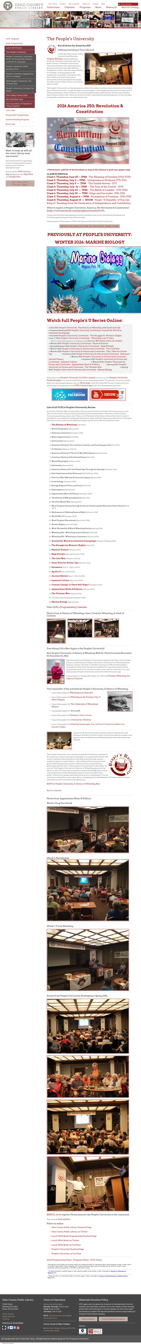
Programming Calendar (73, 607)
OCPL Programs (12, 38)
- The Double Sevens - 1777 (82, 183)
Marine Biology (59, 602)
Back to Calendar (54, 790)
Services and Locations (8, 1343)
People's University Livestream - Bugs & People (92, 346)
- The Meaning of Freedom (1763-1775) (109, 176)
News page (85, 383)
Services (63, 4)
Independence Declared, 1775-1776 (86, 180)
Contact (95, 4)
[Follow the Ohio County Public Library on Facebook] (7, 1328)
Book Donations (88, 1319)
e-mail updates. (63, 1219)
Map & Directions (8, 1316)
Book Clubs (10, 124)
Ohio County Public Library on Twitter (70, 1232)
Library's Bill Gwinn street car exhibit (104, 341)
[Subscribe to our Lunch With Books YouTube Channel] (108, 402)
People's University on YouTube (66, 1254)
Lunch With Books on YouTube (66, 1245)
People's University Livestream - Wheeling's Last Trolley (87, 338)
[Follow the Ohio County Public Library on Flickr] (11, 1328)
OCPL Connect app (83, 385)
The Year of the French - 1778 (85, 186)
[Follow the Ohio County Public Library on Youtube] (18, 1328)
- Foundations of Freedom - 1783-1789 (89, 196)
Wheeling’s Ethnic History (80, 715)
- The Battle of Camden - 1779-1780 (87, 190)
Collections (53, 7)
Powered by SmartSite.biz (79, 1339)
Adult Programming (14, 43)
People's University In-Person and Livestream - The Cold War (91, 349)
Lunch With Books (14, 48)
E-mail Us (5, 1319)
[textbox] (129, 4)
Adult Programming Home (59, 1260)
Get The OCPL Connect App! (20, 183)
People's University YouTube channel (78, 378)
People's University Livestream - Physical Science (85, 343)
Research (111, 7)
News (98, 7)
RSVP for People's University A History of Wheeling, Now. (73, 784)
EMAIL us (53, 1214)
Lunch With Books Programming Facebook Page (74, 1236)
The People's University (16, 52)
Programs (85, 7)
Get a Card (53, 4)
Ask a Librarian (74, 4)
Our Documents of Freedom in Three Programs (19, 104)
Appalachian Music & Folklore (67, 589)
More (103, 4)
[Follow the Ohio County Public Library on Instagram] (14, 1328)
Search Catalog (130, 7)
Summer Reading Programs (17, 119)
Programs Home (81, 1260)
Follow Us (86, 4)
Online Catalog (7, 1314)
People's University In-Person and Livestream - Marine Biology (83, 370)
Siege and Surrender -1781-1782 (86, 193)
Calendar (69, 7)
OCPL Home (96, 1260)
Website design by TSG (60, 1339)
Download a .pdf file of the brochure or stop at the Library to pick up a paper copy (89, 170)
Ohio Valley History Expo (17, 95)
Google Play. (14, 177)
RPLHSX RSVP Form (14, 99)
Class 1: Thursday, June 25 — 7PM (67, 176)
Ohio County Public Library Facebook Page (71, 1227)
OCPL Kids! (10, 110)
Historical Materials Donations (113, 1319)
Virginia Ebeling (54, 59)
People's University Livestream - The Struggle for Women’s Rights (90, 336)
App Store (28, 174)
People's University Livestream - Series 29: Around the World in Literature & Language (19, 59)
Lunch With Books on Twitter (65, 1240)
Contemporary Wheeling (80, 719)
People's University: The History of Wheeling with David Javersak (89, 328)
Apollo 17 (56, 572)
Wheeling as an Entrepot (81, 693)
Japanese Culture (60, 580)
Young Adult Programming (17, 115)
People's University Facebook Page (68, 1249)
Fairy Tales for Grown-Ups (65, 563)
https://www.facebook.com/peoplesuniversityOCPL (76, 210)
